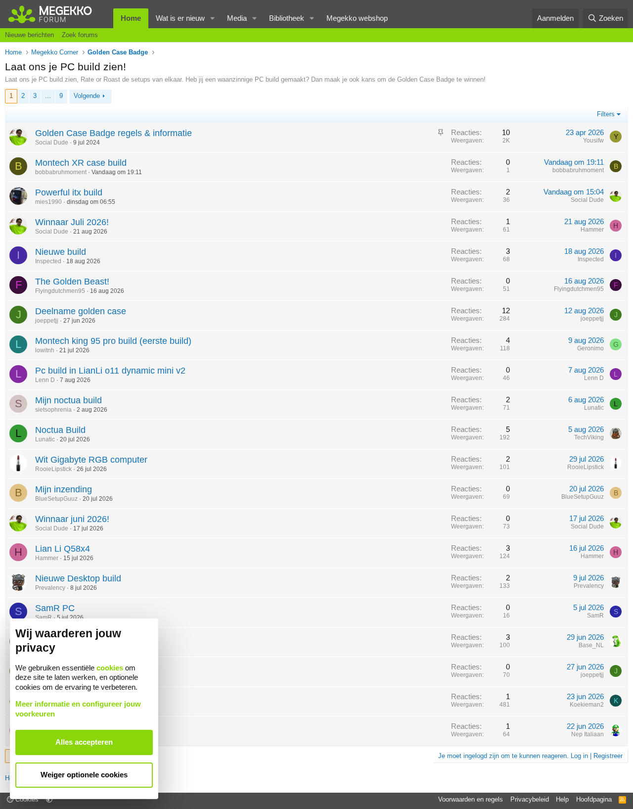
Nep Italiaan (587, 734)
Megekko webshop (357, 18)
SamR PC (55, 608)
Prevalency (50, 587)
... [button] (48, 95)
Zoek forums (80, 35)
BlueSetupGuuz (56, 498)
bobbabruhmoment (61, 172)
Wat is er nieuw (180, 18)
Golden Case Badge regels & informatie (113, 133)
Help (562, 799)
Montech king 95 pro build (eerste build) (113, 341)
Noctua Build (60, 430)
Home (131, 18)
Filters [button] (606, 114)
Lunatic (594, 407)
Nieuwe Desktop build (78, 578)
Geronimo (590, 348)
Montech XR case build (81, 163)
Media (237, 18)
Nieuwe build (60, 252)
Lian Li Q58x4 (62, 549)
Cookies (26, 799)
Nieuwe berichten (29, 35)
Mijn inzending (63, 489)
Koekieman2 (587, 704)
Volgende (87, 95)
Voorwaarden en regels (470, 799)
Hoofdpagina (594, 799)
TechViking (589, 437)
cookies (109, 668)
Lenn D (45, 380)
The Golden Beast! (72, 281)
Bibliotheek (286, 18)
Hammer (592, 229)
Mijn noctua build (68, 400)
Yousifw (593, 140)
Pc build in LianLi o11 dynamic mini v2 (110, 371)
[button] (213, 18)
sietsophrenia (53, 409)
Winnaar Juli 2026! (72, 222)
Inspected (48, 261)
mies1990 (48, 201)
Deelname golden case (80, 311)
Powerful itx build (68, 192)
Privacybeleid (529, 799)
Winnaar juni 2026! (72, 519)
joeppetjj (46, 320)
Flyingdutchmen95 (60, 290)
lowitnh (44, 350)
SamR (43, 617)
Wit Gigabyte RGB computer (91, 460)
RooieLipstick (53, 469)
